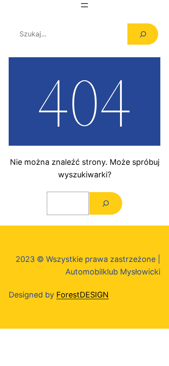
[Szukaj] (143, 34)
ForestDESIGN (82, 294)
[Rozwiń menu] (84, 5)
